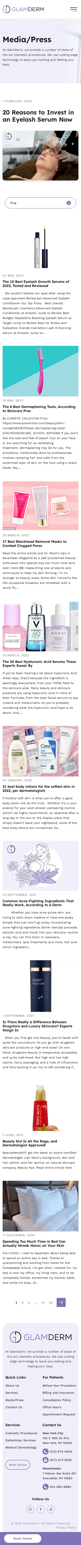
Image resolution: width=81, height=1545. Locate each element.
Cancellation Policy (57, 1400)
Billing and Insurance (58, 1392)
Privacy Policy (66, 1527)
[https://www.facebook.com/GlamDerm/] (40, 1509)
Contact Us (13, 1407)
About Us (12, 1385)
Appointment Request (59, 1414)
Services (11, 1392)
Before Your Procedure (59, 1385)
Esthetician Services (20, 1440)
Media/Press (14, 1400)
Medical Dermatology (21, 1447)
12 (50, 1303)
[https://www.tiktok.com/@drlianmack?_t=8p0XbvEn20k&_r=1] (51, 1509)
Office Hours (52, 1407)
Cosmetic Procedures (21, 1433)
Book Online (18, 1464)
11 (42, 1303)
